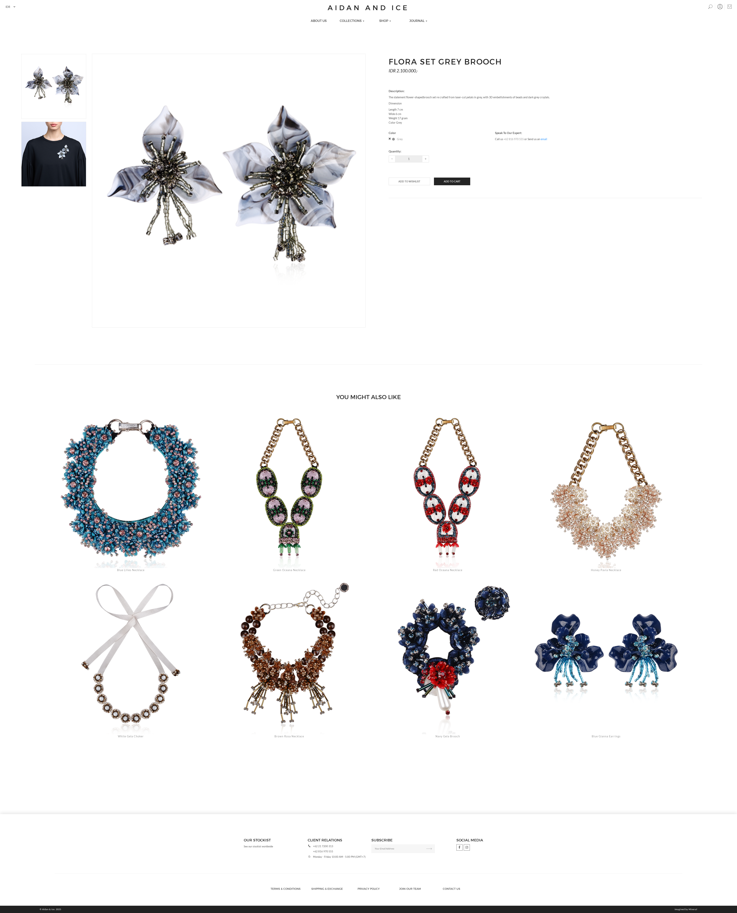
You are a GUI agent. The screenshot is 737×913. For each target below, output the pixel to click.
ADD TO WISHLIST (409, 181)
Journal (417, 20)
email (544, 139)
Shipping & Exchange (327, 888)
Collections (351, 20)
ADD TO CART (452, 181)
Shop (384, 20)
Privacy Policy (369, 888)
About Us (319, 20)
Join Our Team (410, 888)
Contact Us (451, 888)
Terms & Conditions (286, 888)
